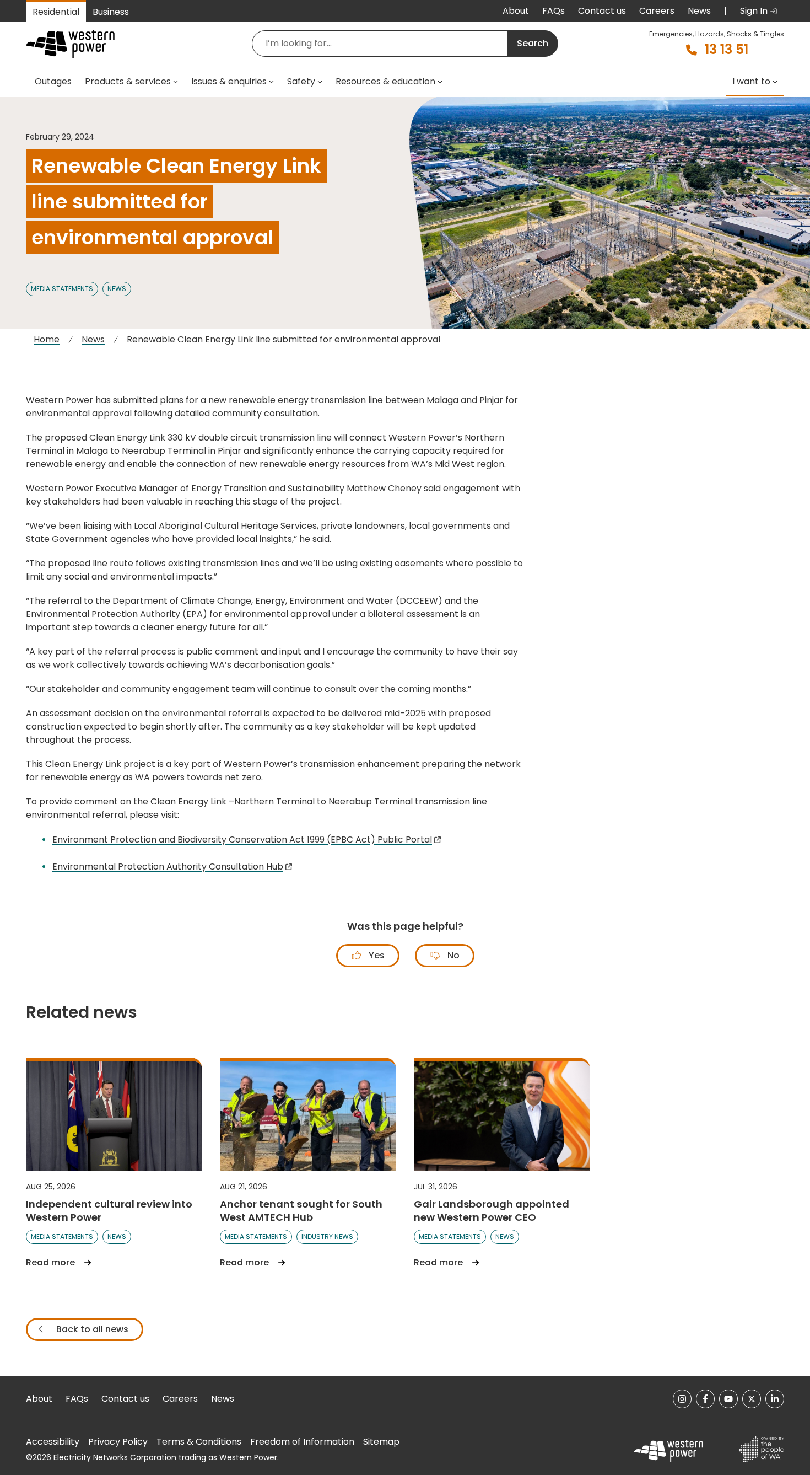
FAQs (553, 10)
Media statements (62, 288)
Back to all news (91, 1329)
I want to (751, 81)
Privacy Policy (118, 1441)
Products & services (128, 81)
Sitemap (381, 1441)
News (699, 10)
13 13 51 (726, 49)
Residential (56, 12)
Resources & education (385, 81)
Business (111, 12)
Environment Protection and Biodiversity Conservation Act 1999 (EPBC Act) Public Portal (242, 839)
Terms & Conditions (198, 1441)
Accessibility (52, 1441)
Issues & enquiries (229, 81)
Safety (301, 81)
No (452, 955)
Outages (53, 81)
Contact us (602, 10)
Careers (656, 10)
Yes (375, 955)
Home (47, 339)
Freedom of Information (302, 1441)
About (516, 10)
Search (532, 43)
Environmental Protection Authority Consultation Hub (167, 866)
